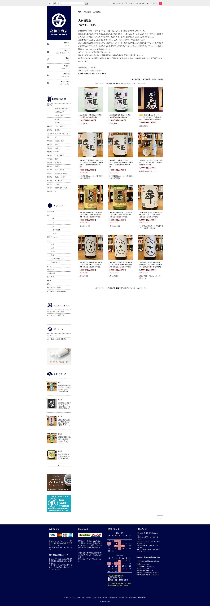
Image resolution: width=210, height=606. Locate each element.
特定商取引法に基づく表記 (127, 597)
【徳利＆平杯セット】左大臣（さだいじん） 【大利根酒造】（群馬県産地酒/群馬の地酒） (151, 162)
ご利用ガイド (112, 597)
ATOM (144, 597)
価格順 (154, 79)
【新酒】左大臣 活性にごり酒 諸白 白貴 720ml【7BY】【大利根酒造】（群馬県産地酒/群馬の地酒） (121, 215)
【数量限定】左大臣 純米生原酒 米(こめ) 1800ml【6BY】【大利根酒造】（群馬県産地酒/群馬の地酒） (120, 265)
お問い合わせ (86, 597)
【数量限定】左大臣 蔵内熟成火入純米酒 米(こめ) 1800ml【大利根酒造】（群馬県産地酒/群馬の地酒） (150, 265)
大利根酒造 (97, 12)
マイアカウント (118, 3)
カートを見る (155, 3)
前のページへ (99, 84)
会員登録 (141, 3)
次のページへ (141, 84)
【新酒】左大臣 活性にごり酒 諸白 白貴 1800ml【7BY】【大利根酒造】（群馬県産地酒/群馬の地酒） (91, 215)
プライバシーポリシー (99, 597)
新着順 (160, 79)
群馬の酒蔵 (87, 12)
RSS (139, 597)
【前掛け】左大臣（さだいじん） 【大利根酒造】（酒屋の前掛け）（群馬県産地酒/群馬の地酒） (150, 117)
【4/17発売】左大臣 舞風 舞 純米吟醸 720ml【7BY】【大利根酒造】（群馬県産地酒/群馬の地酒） (150, 215)
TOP (79, 12)
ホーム (66, 597)
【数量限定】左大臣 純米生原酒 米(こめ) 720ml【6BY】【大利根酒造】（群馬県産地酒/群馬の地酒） (91, 265)
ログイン (131, 3)
